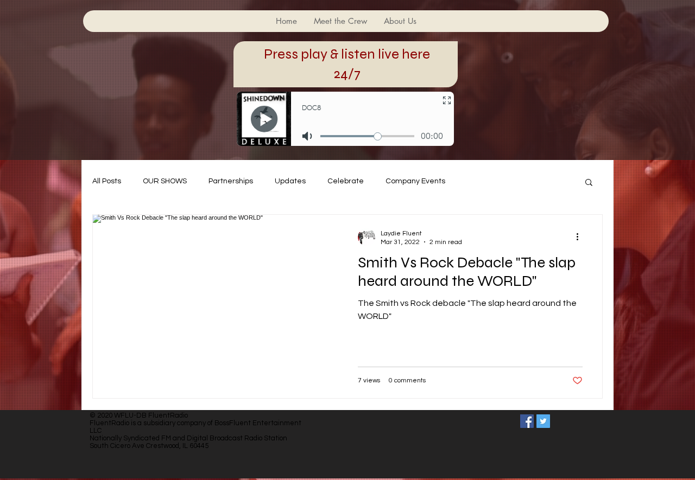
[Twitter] (543, 421)
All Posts (106, 181)
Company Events (415, 181)
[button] (589, 183)
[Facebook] (527, 421)
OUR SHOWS (165, 181)
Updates (290, 181)
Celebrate (345, 181)
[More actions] (580, 237)
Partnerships (230, 181)
